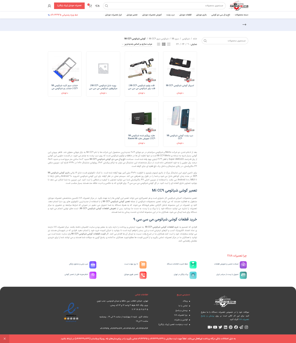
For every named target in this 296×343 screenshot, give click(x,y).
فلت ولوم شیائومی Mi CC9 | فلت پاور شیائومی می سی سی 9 (141, 88)
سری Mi (175, 38)
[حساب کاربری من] (49, 6)
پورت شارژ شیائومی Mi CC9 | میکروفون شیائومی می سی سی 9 (103, 88)
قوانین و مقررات (181, 319)
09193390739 (116, 328)
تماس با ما (183, 305)
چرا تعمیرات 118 (181, 315)
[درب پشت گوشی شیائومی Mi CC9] (180, 118)
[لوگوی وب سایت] (238, 5)
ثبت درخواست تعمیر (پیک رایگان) (173, 324)
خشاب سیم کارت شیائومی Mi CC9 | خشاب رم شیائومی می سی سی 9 (65, 88)
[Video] (210, 327)
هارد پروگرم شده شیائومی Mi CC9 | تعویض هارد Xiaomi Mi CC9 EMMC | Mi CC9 (141, 138)
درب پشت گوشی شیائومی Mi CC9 (180, 137)
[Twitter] (220, 327)
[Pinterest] (230, 327)
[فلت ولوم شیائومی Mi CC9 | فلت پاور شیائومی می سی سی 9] (141, 68)
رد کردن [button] (4, 339)
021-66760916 (129, 328)
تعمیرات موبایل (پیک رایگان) (69, 5)
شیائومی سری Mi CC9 (158, 38)
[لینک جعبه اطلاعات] (97, 5)
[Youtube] (215, 327)
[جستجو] (106, 5)
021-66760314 (142, 328)
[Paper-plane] (241, 327)
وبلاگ (185, 301)
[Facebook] (236, 327)
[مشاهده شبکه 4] (163, 44)
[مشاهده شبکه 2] (158, 44)
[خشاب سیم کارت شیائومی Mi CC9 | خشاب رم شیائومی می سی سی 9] (64, 68)
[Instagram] (246, 327)
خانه (195, 38)
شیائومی (186, 38)
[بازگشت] (244, 25)
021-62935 (104, 328)
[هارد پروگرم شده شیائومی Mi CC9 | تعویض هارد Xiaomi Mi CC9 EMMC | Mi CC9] (141, 118)
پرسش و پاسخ (181, 310)
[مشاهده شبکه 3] (168, 44)
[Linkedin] (225, 327)
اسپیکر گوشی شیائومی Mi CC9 (180, 85)
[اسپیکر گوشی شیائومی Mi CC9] (180, 68)
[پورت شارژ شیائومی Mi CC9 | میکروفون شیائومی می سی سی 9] (103, 68)
